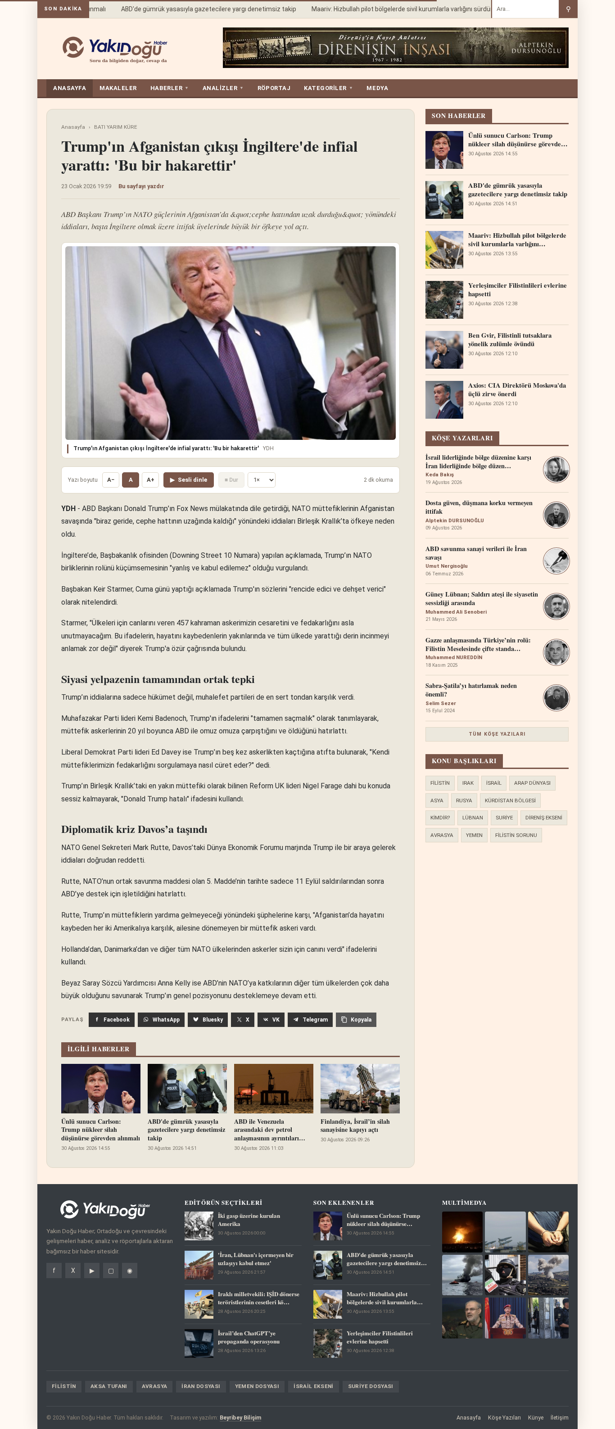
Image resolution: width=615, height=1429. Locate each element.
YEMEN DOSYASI (257, 1386)
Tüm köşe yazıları (497, 734)
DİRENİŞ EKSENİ (543, 817)
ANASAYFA (69, 88)
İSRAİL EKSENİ (314, 1386)
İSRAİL (494, 783)
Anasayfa (73, 127)
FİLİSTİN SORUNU (516, 835)
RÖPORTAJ (274, 88)
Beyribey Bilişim (240, 1417)
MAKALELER (118, 88)
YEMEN (474, 835)
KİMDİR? (440, 817)
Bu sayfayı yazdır (141, 186)
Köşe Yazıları (504, 1417)
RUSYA (464, 800)
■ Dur (231, 479)
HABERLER (169, 88)
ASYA (436, 800)
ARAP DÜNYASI (532, 783)
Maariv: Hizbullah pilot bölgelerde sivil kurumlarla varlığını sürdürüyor (396, 9)
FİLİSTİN (440, 783)
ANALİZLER (223, 88)
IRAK (468, 783)
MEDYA (377, 88)
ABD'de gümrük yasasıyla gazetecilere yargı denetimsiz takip (196, 9)
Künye (535, 1417)
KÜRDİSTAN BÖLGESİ (510, 800)
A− (110, 479)
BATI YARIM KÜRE (115, 127)
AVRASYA (441, 835)
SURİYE (504, 817)
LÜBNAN (472, 817)
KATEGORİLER (328, 88)
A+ (150, 479)
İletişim (560, 1417)
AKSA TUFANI (108, 1386)
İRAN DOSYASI (200, 1386)
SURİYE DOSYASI (370, 1386)
